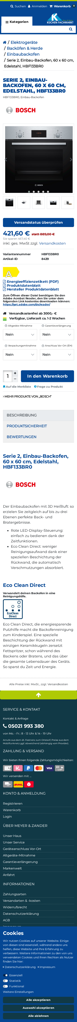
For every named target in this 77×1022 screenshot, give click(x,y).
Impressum (47, 967)
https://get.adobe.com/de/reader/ (26, 304)
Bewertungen (22, 437)
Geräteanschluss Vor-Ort (22, 849)
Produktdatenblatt (23, 286)
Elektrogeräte (24, 42)
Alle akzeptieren (38, 1000)
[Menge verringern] (15, 379)
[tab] (38, 415)
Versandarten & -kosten (21, 901)
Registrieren (13, 803)
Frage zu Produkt (50, 386)
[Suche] (71, 29)
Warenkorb (12, 810)
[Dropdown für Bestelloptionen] (5, 329)
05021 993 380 (25, 726)
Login (7, 816)
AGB (6, 920)
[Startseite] (5, 42)
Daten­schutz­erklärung (21, 967)
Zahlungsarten (14, 894)
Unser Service (14, 842)
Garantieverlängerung (20, 862)
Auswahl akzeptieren (38, 1008)
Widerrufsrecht (15, 907)
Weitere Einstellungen (18, 992)
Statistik (15, 981)
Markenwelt (12, 868)
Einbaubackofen (23, 54)
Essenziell (16, 975)
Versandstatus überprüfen (38, 222)
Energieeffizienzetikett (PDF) (32, 282)
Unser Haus (12, 836)
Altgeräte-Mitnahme (19, 855)
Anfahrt (9, 875)
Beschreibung (22, 415)
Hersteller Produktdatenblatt (32, 289)
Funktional (16, 986)
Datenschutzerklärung (21, 914)
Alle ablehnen (38, 1016)
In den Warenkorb (47, 376)
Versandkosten (52, 243)
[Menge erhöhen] (15, 373)
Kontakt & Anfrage (15, 718)
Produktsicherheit (27, 426)
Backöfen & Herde (25, 48)
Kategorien (18, 22)
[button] (18, 6)
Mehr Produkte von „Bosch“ (28, 396)
